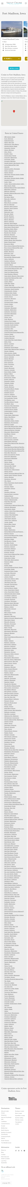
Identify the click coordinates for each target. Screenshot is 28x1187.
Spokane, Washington (10, 936)
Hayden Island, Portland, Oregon (13, 475)
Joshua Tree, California (10, 520)
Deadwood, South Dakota (11, 347)
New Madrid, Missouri (10, 690)
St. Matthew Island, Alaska (11, 945)
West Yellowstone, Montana (11, 1045)
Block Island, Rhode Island (11, 227)
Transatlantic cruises (18, 1123)
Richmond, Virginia (9, 823)
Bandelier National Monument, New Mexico (16, 193)
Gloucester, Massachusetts (11, 432)
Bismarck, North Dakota (10, 223)
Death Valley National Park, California (14, 349)
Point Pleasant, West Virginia (12, 770)
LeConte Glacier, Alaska (10, 588)
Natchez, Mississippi (9, 680)
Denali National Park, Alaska (12, 355)
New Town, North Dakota (11, 695)
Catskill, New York (9, 285)
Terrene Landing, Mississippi (12, 975)
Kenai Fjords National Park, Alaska (13, 535)
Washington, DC (8, 1035)
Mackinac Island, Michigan (11, 603)
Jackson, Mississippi (9, 513)
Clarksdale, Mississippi (10, 308)
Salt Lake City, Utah (9, 861)
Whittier (6, 1052)
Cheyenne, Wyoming (10, 298)
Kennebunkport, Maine (10, 537)
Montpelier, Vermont (9, 652)
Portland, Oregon (9, 789)
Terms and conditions (5, 1176)
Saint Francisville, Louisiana (11, 838)
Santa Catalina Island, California (12, 885)
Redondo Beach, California (11, 817)
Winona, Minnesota (9, 1066)
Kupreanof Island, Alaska (11, 571)
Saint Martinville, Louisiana (11, 846)
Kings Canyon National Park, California (14, 554)
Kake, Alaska (7, 528)
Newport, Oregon (9, 701)
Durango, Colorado (9, 370)
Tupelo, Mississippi (9, 998)
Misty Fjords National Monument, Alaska (15, 637)
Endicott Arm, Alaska (10, 377)
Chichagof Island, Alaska (11, 302)
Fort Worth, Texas (9, 404)
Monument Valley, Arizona (11, 654)
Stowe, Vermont (8, 956)
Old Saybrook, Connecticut (11, 718)
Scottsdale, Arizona (9, 902)
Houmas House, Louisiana (11, 494)
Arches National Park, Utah (11, 165)
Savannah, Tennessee (10, 900)
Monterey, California (9, 646)
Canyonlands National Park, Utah (13, 268)
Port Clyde (7, 780)
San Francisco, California (11, 870)
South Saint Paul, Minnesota (12, 932)
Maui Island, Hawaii (9, 620)
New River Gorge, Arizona (11, 693)
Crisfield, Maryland (9, 338)
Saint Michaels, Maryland (11, 847)
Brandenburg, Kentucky (10, 236)
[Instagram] (18, 1151)
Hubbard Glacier (8, 496)
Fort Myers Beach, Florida (11, 402)
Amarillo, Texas (8, 154)
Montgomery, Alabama (10, 648)
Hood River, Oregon (9, 488)
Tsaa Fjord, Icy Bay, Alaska (11, 988)
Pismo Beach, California (10, 757)
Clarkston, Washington (10, 310)
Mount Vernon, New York (11, 661)
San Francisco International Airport (13, 868)
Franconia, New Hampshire (11, 406)
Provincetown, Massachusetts (12, 802)
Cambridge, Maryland (10, 263)
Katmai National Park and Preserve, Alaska (15, 532)
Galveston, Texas (8, 419)
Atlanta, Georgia (8, 176)
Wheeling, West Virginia (10, 1047)
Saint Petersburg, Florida (11, 855)
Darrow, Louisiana (9, 344)
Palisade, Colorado (9, 735)
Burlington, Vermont (9, 255)
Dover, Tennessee (9, 364)
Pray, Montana (8, 795)
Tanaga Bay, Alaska (9, 968)
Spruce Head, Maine (9, 941)
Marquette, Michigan (10, 616)
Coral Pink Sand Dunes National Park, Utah (15, 332)
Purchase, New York (9, 808)
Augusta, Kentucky (9, 180)
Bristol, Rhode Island (9, 242)
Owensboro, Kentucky (10, 725)
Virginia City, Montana (10, 1022)
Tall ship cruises (19, 1120)
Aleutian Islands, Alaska (10, 146)
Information (5, 1147)
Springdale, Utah (8, 938)
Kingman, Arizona (9, 552)
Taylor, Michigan (8, 973)
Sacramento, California (10, 834)
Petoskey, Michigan (9, 748)
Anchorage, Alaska (9, 159)
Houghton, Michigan (9, 492)
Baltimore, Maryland (9, 191)
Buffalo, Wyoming (9, 251)
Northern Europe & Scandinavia (6, 1133)
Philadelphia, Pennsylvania (11, 752)
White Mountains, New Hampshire (13, 1049)
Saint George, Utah (9, 842)
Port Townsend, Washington (11, 785)
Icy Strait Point (8, 503)
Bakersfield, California (10, 189)
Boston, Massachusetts (10, 231)
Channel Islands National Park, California (15, 287)
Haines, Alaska (8, 462)
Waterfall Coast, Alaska (10, 1039)
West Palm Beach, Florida (11, 1041)
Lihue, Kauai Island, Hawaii (11, 590)
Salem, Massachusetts (10, 859)
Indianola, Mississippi (10, 507)
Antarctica (3, 1115)
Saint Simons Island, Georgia (12, 857)
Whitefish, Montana (9, 1050)
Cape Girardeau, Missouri (11, 274)
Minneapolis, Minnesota (10, 631)
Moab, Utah (7, 639)
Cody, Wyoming (8, 319)
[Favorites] (26, 4)
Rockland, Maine (8, 825)
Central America (5, 1124)
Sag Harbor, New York (10, 836)
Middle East (4, 1128)
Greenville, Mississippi (10, 456)
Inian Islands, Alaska (9, 509)
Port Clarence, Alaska (10, 778)
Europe (3, 1126)
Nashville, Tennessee (10, 678)
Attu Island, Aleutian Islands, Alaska (14, 178)
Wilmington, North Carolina (11, 1064)
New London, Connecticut (11, 688)
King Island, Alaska (9, 550)
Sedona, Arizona (8, 906)
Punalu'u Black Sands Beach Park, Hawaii (15, 804)
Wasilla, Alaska (8, 1037)
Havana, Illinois (8, 471)
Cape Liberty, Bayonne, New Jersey (14, 276)
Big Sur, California (9, 218)
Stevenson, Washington (10, 951)
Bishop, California (9, 221)
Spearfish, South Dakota (10, 934)
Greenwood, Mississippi (10, 458)
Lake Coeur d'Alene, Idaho (11, 579)
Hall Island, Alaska (9, 464)
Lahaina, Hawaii (8, 577)
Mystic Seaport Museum (10, 669)
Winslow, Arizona (9, 1067)
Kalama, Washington (9, 530)
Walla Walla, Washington (10, 1032)
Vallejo (6, 1011)
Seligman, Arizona (9, 908)
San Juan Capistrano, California (12, 872)
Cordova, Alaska (8, 334)
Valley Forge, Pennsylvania (11, 1013)
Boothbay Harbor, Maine (10, 229)
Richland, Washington (10, 821)
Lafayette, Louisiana (9, 575)
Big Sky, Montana (9, 216)
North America (5, 1130)
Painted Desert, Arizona (10, 731)
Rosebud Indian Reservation (12, 831)
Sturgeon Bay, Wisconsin (11, 960)
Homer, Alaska (8, 485)
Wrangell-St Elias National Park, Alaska (14, 1071)
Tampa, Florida (8, 966)
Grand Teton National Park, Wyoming (14, 443)
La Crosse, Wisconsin (10, 573)
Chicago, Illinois (8, 300)
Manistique (7, 611)
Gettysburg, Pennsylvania (11, 423)
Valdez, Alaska (8, 1009)
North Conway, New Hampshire (12, 710)
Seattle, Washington (9, 904)
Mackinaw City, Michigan (11, 605)
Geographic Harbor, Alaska (11, 421)
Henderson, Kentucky (10, 479)
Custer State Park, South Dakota (13, 340)
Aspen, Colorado (8, 171)
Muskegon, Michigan (10, 667)
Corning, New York (9, 336)
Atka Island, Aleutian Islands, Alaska (14, 174)
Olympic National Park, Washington (13, 720)
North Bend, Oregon (9, 708)
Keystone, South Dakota (10, 545)
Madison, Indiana (9, 607)
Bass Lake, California (10, 199)
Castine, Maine (8, 282)
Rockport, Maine (8, 827)
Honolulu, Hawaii (9, 486)
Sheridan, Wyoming (9, 917)
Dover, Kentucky (8, 362)
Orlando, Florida (8, 721)
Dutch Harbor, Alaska (10, 372)
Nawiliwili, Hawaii (9, 682)
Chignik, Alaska (8, 304)
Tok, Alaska (7, 981)
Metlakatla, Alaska (9, 626)
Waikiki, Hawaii (8, 1026)
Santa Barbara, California (11, 883)
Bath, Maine (7, 201)
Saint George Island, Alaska (11, 840)
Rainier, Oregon (8, 812)
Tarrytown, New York (9, 972)
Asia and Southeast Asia (6, 1118)
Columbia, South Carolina (11, 325)
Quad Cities (7, 810)
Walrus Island (7, 1034)
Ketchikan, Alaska (9, 539)
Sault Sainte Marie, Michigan (12, 896)
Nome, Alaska (8, 705)
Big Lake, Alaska (8, 214)
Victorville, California (10, 1019)
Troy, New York (8, 987)
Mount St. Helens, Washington (12, 659)
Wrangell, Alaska (8, 1073)
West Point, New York (10, 1043)
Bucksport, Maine (9, 250)
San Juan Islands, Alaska (11, 874)
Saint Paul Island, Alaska (10, 849)
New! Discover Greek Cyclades (5, 1158)
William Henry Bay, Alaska (11, 1054)
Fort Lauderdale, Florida (10, 398)
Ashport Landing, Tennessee (12, 169)
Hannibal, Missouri (9, 468)
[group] (12, 1098)
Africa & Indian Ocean (5, 1112)
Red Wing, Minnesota (10, 815)
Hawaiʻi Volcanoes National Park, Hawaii (15, 473)
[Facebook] (16, 1151)
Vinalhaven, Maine (9, 1020)
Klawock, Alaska (8, 562)
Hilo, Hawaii (7, 481)
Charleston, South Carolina (11, 289)
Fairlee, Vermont (8, 385)
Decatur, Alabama (9, 351)
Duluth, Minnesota (9, 368)
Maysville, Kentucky (9, 622)
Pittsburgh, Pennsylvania (11, 759)
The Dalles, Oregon (9, 977)
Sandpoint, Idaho (9, 881)
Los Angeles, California (10, 597)
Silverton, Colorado (9, 919)
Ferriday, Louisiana (9, 391)
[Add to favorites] (20, 23)
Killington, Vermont (9, 547)
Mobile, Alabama (8, 641)
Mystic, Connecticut (9, 671)
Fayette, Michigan (9, 387)
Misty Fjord (7, 635)
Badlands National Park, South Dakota (14, 188)
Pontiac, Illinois (8, 772)
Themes (17, 1108)
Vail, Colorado (8, 1007)
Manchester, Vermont (10, 609)
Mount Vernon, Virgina (10, 663)
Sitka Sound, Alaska (9, 921)
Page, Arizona (8, 729)
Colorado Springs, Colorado (11, 323)
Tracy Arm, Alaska (9, 983)
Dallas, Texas (7, 342)
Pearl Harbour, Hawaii (10, 740)
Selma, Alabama (8, 909)
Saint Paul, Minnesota (10, 851)
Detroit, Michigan (9, 359)
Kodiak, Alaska (8, 565)
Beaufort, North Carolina (11, 206)
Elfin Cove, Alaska (9, 376)
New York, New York (9, 697)
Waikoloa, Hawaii (9, 1028)
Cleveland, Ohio (8, 315)
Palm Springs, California (10, 737)
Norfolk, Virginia (8, 706)
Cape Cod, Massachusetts (11, 272)
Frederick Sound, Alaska (11, 409)
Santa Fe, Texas (8, 891)
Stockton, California (9, 955)
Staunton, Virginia (9, 949)
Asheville (6, 167)
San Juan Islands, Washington (12, 876)
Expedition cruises (20, 1115)
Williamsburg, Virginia (10, 1058)
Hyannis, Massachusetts (10, 500)
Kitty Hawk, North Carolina (11, 560)
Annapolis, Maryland (9, 161)
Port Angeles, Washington (11, 774)
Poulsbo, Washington (10, 793)
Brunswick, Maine (9, 244)
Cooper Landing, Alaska (10, 330)
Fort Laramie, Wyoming (10, 396)
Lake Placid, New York (10, 582)
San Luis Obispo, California (11, 878)
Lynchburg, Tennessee (10, 601)
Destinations (5, 1108)
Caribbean (4, 1121)
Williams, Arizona (9, 1056)
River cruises (18, 1113)
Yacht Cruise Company (14, 3)
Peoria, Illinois (8, 744)
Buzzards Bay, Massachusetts (12, 257)
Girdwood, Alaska (9, 424)
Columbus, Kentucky (10, 327)
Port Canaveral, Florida (10, 776)
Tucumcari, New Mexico (10, 992)
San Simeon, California (10, 879)
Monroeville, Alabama (10, 644)
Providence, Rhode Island (11, 800)
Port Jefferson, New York (11, 784)
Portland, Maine (8, 787)
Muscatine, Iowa (8, 665)
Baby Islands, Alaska (9, 186)
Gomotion (8, 1179)
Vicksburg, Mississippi (10, 1017)
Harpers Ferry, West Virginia (11, 470)
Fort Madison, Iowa (9, 400)
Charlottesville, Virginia (10, 291)
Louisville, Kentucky (9, 599)
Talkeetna (7, 964)
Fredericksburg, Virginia (10, 411)
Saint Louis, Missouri (9, 844)
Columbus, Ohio (8, 329)
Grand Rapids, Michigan (10, 441)
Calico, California (9, 259)
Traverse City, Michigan (10, 985)
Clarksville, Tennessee (10, 312)
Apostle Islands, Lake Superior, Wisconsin (15, 163)
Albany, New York (9, 142)
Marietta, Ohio (8, 614)
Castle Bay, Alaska (9, 283)
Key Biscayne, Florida (10, 541)
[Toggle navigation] (2, 3)
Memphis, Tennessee (10, 624)
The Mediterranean (6, 1143)
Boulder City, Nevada (10, 233)
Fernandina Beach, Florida (11, 389)
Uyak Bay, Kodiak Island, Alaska (12, 1003)
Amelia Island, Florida (10, 156)
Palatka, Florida (8, 733)
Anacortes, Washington (10, 157)
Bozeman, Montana (9, 235)
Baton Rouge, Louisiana (10, 203)
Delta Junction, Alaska (10, 353)
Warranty (3, 1177)
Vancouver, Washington (10, 1015)
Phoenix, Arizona (9, 755)
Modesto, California (9, 643)
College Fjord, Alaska (10, 321)
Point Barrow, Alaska (9, 767)
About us (3, 1150)
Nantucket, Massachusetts (11, 674)
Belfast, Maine (8, 210)
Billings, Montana (9, 220)
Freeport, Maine (8, 413)
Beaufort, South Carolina (11, 208)
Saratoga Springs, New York (11, 894)
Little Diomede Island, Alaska (12, 594)
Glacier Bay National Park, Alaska (13, 426)
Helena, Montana (9, 477)
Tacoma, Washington (9, 962)
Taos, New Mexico (9, 970)
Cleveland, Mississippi (10, 314)
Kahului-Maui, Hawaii (10, 524)
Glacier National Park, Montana (12, 428)
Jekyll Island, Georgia (10, 518)
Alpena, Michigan (9, 150)
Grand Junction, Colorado (11, 439)
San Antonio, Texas (9, 864)
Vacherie (6, 1005)
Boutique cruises (19, 1111)
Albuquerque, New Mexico (11, 144)
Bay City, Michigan (9, 204)
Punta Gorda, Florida (9, 806)
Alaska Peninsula (9, 141)
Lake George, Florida (10, 580)
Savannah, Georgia (9, 898)
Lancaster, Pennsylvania (10, 584)
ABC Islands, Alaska (9, 137)
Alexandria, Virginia (9, 148)
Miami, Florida (8, 627)
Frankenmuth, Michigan (10, 408)
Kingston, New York (9, 556)
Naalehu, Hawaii (8, 673)
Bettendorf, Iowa (8, 212)
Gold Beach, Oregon (9, 434)
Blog (2, 1152)
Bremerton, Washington (10, 238)
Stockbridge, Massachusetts (11, 953)
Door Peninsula (8, 361)
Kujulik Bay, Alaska (9, 569)
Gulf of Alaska (8, 460)
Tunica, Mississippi (9, 996)
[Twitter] (21, 1151)
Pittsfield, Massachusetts (11, 761)
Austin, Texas (7, 182)
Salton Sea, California (10, 862)
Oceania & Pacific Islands (5, 1137)
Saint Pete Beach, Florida (11, 853)
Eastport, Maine (8, 374)
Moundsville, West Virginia (11, 658)
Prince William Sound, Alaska (12, 799)
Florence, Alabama (9, 394)
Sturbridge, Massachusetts (11, 958)
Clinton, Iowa (8, 317)
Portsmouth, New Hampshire (12, 791)
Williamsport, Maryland (10, 1060)
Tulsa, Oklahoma (8, 994)
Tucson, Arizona (8, 990)
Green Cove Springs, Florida (12, 455)
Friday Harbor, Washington (11, 415)
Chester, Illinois (8, 297)
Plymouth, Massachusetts (11, 763)
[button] (14, 111)
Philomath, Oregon (9, 753)
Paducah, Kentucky (9, 727)
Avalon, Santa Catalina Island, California (15, 184)
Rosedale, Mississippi (10, 832)
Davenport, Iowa (8, 345)
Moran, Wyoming (9, 656)
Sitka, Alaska (7, 923)
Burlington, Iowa (8, 253)
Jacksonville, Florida (9, 517)
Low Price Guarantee (4, 1162)
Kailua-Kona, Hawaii (9, 526)
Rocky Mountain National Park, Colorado (15, 829)
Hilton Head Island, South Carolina (13, 483)
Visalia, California (9, 1024)
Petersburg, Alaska (9, 746)
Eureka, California (9, 379)
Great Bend (7, 445)
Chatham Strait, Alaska (10, 293)
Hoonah (6, 490)
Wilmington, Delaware (10, 1062)
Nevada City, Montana (10, 684)
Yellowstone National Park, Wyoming (14, 1075)
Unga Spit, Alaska (9, 1002)
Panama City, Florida (9, 738)
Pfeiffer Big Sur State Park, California (14, 750)
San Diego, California (10, 866)
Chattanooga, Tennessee (11, 295)
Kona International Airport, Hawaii (13, 567)
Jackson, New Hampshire (11, 515)
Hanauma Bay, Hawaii (10, 466)
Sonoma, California (9, 930)
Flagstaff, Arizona (9, 392)
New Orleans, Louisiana (10, 691)
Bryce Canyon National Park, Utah (13, 248)
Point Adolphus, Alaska (10, 765)
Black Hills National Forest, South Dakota (15, 225)
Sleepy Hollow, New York (11, 926)
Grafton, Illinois (8, 436)
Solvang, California (9, 928)
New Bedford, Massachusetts (12, 686)
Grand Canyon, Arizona (10, 438)
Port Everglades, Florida (10, 782)
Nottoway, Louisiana (9, 712)
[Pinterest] (24, 1151)
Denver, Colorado (9, 357)
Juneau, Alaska (8, 522)
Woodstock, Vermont (10, 1069)
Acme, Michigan (8, 139)
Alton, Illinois (7, 152)
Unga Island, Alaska (9, 1000)
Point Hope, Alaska (9, 768)
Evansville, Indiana (9, 381)
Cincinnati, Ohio (8, 306)
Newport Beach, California (11, 699)
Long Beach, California (10, 596)
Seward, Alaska (8, 913)
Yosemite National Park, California (13, 1079)
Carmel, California (9, 280)
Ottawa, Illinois (8, 723)
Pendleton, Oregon (9, 742)
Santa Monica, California (11, 893)
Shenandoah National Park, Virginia (13, 915)
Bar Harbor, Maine (9, 197)
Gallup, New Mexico (9, 417)
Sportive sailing (19, 1118)
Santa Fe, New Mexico (10, 889)
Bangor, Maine (8, 195)
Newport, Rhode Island (10, 703)
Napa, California (8, 676)
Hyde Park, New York (10, 502)
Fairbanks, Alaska (9, 383)
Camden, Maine (8, 265)
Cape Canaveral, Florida (10, 270)
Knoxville (6, 564)
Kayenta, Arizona (9, 533)
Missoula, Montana (9, 633)
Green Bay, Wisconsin (10, 453)
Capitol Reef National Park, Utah (13, 278)
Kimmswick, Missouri (10, 549)
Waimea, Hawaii (8, 1030)
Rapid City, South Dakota (11, 814)
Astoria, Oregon (8, 173)
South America (5, 1140)
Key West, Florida (9, 543)
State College (8, 947)
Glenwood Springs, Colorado (12, 430)
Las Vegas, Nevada (9, 586)
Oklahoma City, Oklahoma (11, 716)
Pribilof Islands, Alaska (10, 797)
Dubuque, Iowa (8, 366)
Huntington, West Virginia (11, 498)
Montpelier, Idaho (9, 650)
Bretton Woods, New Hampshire (13, 240)
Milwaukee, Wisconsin (10, 629)
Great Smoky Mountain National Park (14, 449)
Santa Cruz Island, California (12, 887)
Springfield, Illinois (9, 940)
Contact (3, 1154)
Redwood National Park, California (13, 819)
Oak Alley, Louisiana (9, 714)
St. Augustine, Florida (10, 943)
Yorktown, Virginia (9, 1077)
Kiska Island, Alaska (9, 558)
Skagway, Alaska (8, 925)
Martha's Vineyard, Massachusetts (13, 618)
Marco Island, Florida (10, 612)
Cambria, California (9, 261)
